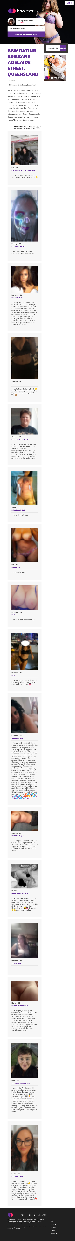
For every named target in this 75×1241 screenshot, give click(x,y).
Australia (12, 80)
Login (69, 3)
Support (54, 1227)
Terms (53, 1221)
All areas (54, 1233)
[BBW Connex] (23, 16)
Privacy (53, 1224)
